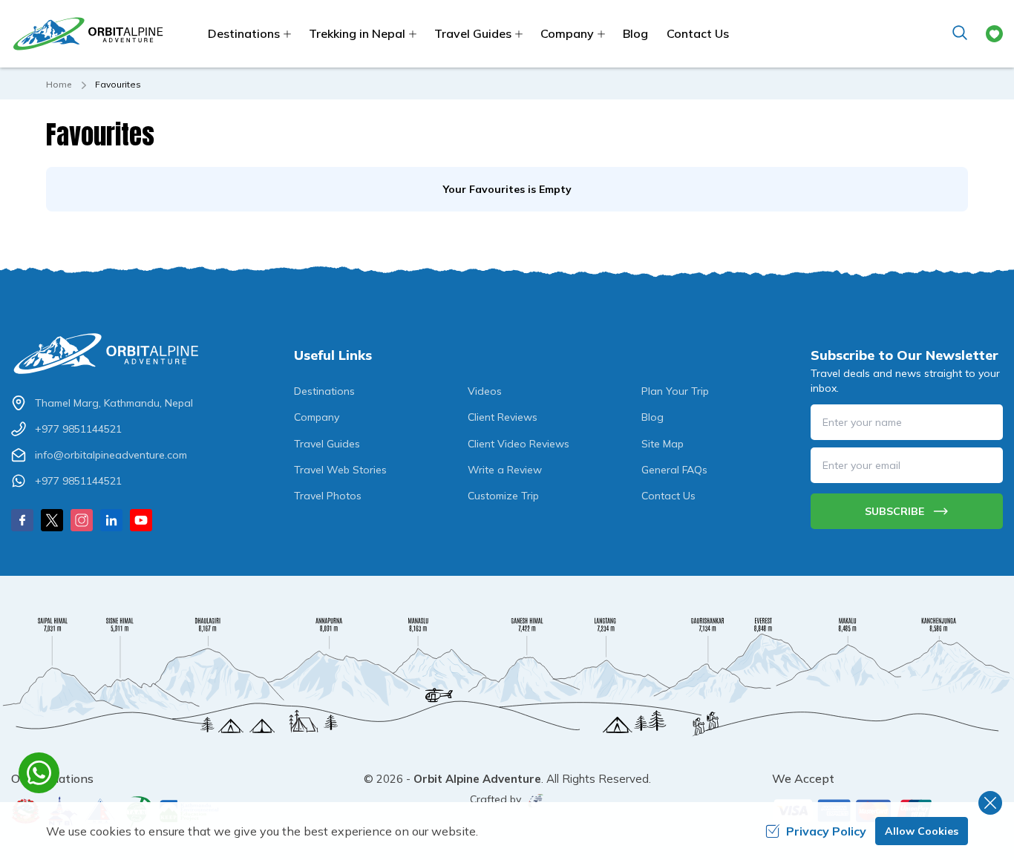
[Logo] (107, 353)
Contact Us (698, 33)
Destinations (324, 391)
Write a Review (505, 469)
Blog (635, 33)
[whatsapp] (39, 772)
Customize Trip (503, 495)
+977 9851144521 (78, 429)
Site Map (662, 443)
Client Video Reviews (518, 443)
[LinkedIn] (111, 520)
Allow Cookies (921, 831)
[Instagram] (82, 520)
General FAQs (674, 469)
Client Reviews (502, 417)
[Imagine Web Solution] (533, 801)
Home (58, 84)
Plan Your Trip (675, 391)
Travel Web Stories (340, 469)
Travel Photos (328, 495)
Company (316, 417)
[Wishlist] (994, 33)
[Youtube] (141, 520)
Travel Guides (327, 443)
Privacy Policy (826, 831)
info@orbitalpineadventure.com (111, 455)
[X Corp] (52, 520)
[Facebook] (22, 520)
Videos (485, 391)
